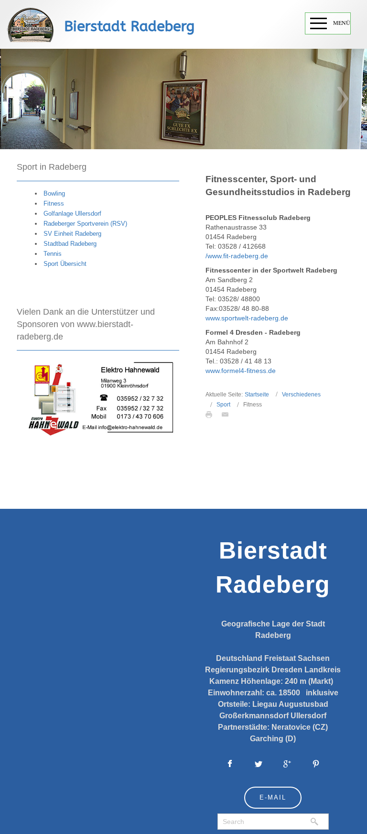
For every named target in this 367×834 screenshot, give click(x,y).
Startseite (257, 394)
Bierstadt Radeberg (129, 26)
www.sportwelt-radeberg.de (246, 318)
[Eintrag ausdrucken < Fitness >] (211, 413)
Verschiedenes (301, 394)
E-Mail (272, 797)
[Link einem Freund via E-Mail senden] (227, 413)
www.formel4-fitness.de (240, 370)
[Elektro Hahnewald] (98, 398)
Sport (223, 404)
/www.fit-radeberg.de (236, 256)
